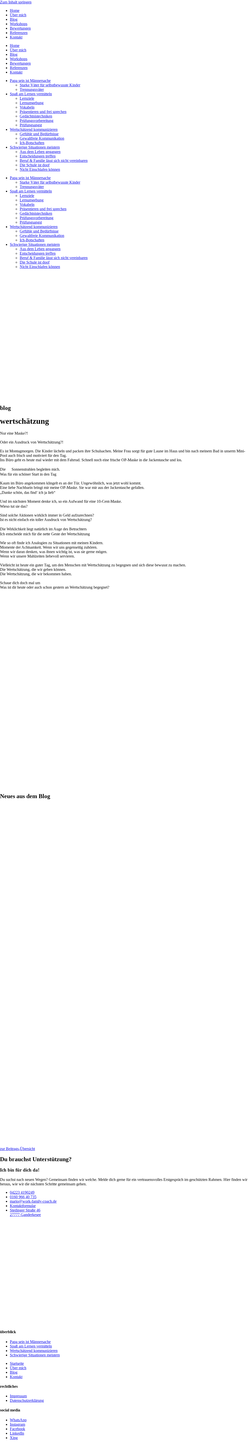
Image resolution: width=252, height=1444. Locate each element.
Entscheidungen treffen (38, 156)
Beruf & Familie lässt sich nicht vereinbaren (54, 160)
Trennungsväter (32, 89)
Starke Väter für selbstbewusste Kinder (50, 85)
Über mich (18, 15)
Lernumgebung (32, 103)
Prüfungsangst (31, 125)
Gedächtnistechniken (36, 116)
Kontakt (16, 37)
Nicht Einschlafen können (40, 169)
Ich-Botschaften (32, 143)
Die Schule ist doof (34, 165)
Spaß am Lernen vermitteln (31, 94)
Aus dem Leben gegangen (40, 152)
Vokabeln (27, 107)
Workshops (18, 24)
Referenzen (19, 33)
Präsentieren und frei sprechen (43, 112)
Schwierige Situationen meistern (35, 147)
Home (14, 10)
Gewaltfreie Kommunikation (42, 138)
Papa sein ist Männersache (30, 80)
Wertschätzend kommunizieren (34, 129)
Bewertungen (20, 28)
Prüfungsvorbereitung (36, 120)
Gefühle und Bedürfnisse (39, 134)
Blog (13, 19)
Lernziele (27, 98)
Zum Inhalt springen (16, 2)
